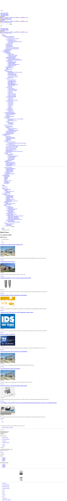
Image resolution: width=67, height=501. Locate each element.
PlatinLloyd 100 (11, 110)
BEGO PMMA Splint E (12, 83)
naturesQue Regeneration (8, 167)
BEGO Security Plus (9, 150)
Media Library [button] (4, 193)
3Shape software (10, 122)
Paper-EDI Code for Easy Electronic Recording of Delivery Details (13, 385)
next (3, 242)
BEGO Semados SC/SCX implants (12, 147)
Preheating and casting (7, 180)
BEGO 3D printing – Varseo (12, 208)
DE (4, 16)
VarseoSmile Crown (10, 39)
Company (6, 12)
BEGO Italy (9, 17)
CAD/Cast (8, 115)
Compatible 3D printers (8, 49)
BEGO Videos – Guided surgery (13, 217)
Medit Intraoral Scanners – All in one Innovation (15, 118)
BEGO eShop (8, 136)
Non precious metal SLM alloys (11, 96)
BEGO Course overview (10, 191)
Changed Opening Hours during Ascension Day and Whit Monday (13, 351)
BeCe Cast (10, 86)
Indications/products (7, 52)
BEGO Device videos (11, 212)
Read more (2, 259)
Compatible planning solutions (11, 164)
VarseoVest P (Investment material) (12, 47)
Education (5, 190)
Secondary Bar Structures (12, 65)
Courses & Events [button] (5, 188)
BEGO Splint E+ (11, 82)
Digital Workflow (9, 152)
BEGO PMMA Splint (11, 85)
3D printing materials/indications (9, 36)
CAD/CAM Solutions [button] (5, 51)
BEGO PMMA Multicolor (12, 81)
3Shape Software (9, 225)
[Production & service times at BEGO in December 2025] (7, 255)
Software (7, 121)
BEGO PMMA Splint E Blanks (13, 84)
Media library (8, 139)
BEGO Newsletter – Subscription (7, 427)
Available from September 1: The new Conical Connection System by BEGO (15, 277)
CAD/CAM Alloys (9, 87)
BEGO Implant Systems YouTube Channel (15, 219)
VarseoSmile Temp (9, 43)
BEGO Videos (8, 206)
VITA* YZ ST (13, 75)
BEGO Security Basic (9, 126)
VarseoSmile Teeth (9, 44)
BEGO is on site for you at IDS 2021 (7, 334)
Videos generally (10, 211)
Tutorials (5, 222)
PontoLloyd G (10, 104)
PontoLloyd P (10, 105)
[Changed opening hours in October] (7, 271)
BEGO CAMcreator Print (10, 223)
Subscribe (1, 452)
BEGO (3, 228)
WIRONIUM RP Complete (12, 55)
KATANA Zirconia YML (12, 74)
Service (5, 135)
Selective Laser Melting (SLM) (11, 113)
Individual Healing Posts (12, 62)
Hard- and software (7, 117)
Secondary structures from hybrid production (15, 59)
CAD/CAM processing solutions (9, 112)
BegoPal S (10, 107)
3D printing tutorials (7, 50)
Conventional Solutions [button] (6, 175)
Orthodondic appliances (10, 67)
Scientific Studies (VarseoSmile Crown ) (15, 41)
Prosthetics (6, 153)
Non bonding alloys (9, 109)
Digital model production (10, 116)
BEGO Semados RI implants (11, 148)
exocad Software (8, 224)
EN (2, 16)
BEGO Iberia (14, 17)
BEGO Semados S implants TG (11, 149)
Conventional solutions (9, 210)
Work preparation (7, 176)
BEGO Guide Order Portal (10, 162)
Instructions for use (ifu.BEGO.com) (12, 200)
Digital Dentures (8, 66)
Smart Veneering (10, 42)
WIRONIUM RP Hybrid (12, 56)
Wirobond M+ (10, 92)
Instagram (3, 458)
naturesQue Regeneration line (10, 168)
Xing (3, 461)
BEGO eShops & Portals (4, 15)
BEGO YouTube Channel (10, 220)
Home (3, 34)
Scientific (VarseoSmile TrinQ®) (13, 38)
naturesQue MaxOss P (9, 170)
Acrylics (7, 78)
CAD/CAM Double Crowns (10, 58)
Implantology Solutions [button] (6, 134)
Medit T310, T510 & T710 (12, 120)
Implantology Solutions (9, 197)
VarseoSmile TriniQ (9, 37)
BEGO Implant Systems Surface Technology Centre (14, 151)
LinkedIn (3, 459)
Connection (10, 154)
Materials (5, 70)
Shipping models (10, 129)
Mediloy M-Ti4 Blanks (12, 94)
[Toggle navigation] (0, 23)
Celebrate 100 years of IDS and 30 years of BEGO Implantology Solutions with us (16, 312)
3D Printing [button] (4, 35)
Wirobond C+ (10, 91)
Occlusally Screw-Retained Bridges (13, 64)
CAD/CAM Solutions (9, 196)
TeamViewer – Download (8, 133)
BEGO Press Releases (7, 201)
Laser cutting (6, 181)
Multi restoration (11, 158)
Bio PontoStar (10, 103)
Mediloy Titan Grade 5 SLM (13, 100)
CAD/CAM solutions (9, 213)
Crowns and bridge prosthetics (11, 57)
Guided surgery (6, 161)
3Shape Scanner (10, 119)
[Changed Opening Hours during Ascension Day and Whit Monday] (7, 362)
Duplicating (6, 177)
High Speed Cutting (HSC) (10, 114)
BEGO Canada (8, 18)
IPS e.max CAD (10, 77)
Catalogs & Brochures (7, 204)
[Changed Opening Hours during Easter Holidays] (7, 379)
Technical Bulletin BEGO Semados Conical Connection (17, 145)
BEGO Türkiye (25, 17)
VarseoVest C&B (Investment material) (12, 48)
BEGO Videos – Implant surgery (13, 216)
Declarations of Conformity (10, 199)
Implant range (6, 140)
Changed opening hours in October (7, 261)
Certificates (8, 198)
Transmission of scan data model (13, 130)
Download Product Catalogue (10, 138)
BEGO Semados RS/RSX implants (12, 146)
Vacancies (5, 186)
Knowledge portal (7, 172)
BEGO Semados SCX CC (10, 144)
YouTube (3, 460)
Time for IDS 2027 (7, 192)
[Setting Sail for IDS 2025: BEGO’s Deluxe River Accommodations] (7, 306)
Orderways (8, 127)
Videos (5, 205)
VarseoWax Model (9, 45)
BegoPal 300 (10, 108)
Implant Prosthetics (9, 60)
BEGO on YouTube (11, 221)
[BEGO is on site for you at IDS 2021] (7, 345)
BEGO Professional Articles (10, 203)
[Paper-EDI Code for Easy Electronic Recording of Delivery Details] (7, 396)
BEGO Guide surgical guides (10, 163)
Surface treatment (7, 182)
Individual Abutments (11, 63)
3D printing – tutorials (11, 209)
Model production (9, 69)
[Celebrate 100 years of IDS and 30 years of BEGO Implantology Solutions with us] (7, 328)
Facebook (3, 457)
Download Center (7, 194)
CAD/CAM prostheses (11, 156)
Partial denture (8, 53)
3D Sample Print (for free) (12, 40)
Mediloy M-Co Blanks (12, 93)
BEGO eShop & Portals (4, 14)
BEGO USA (3, 18)
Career (4, 12)
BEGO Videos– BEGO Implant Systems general (15, 215)
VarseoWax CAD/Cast (9, 46)
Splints (7, 68)
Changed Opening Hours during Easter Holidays (10, 368)
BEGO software (10, 124)
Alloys (5, 179)
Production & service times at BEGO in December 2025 (11, 244)
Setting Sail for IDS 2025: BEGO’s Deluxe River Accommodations (13, 295)
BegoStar (10, 106)
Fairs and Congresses (7, 189)
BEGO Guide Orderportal (10, 137)
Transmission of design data (12, 128)
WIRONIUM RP (11, 54)
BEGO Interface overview (12, 61)
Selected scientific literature (10, 173)
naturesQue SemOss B (9, 169)
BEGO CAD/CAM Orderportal (11, 131)
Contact (1, 12)
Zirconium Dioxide (9, 71)
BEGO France (3, 17)
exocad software (10, 123)
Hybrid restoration (11, 159)
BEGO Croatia (19, 17)
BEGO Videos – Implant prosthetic (13, 218)
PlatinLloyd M (10, 111)
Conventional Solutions (10, 195)
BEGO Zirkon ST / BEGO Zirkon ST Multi (15, 72)
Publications (6, 202)
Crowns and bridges (11, 157)
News (3, 187)
